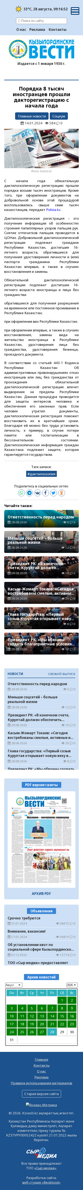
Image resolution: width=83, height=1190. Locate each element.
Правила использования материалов (41, 1083)
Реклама (37, 29)
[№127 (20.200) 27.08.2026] (42, 839)
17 (12, 1024)
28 (52, 1032)
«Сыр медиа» (45, 1168)
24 (12, 1032)
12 (32, 1016)
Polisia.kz (53, 209)
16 (72, 1016)
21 (52, 1024)
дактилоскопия (42, 474)
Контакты (57, 29)
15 (62, 1016)
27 (42, 1032)
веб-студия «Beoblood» (41, 1182)
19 (32, 1024)
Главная (41, 1059)
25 (22, 1032)
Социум (58, 116)
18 (22, 1024)
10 (12, 1016)
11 (22, 1016)
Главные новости (32, 116)
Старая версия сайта (41, 1093)
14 (52, 1016)
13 (42, 1016)
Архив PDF (41, 893)
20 (42, 1024)
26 (32, 1032)
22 (62, 1024)
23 (72, 1024)
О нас (21, 29)
